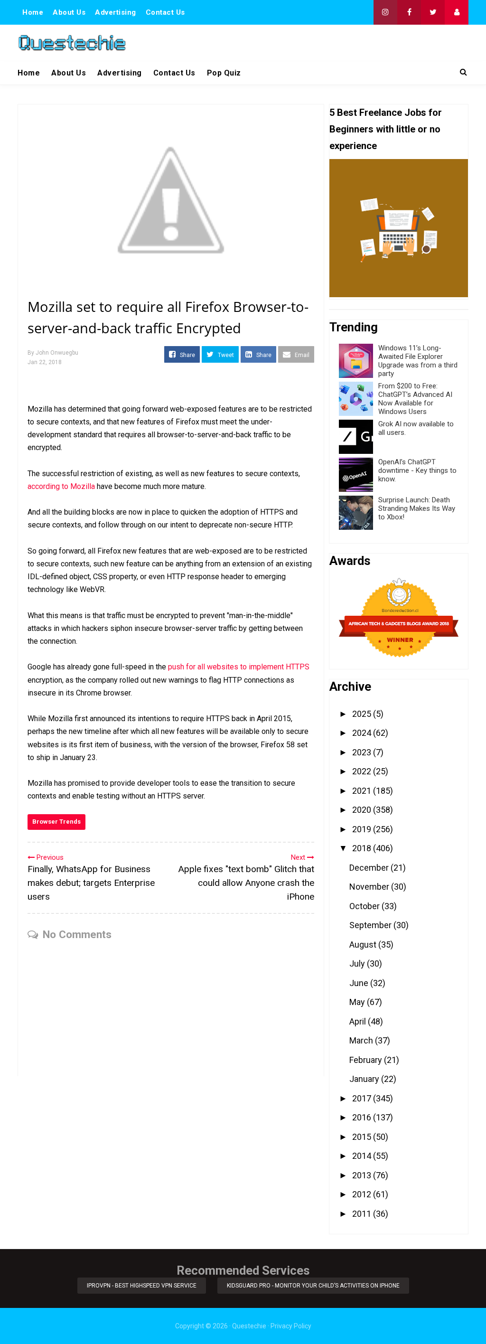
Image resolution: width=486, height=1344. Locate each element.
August (363, 944)
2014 (362, 1156)
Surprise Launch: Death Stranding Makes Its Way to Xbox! (416, 508)
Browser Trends (56, 821)
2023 (362, 752)
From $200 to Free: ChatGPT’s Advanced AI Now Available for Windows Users (415, 399)
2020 (362, 810)
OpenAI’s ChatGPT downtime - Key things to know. (417, 470)
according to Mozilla (61, 486)
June (359, 983)
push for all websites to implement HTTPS (238, 666)
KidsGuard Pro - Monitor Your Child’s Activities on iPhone (313, 1285)
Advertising (115, 12)
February (366, 1060)
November (370, 887)
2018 (362, 848)
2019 (362, 829)
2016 (362, 1117)
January (365, 1079)
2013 (362, 1175)
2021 (362, 791)
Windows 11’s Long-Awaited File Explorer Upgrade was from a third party (418, 361)
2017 (362, 1098)
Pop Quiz (224, 72)
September (371, 925)
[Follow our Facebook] (409, 12)
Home (32, 12)
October (365, 906)
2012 (362, 1194)
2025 (362, 714)
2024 (362, 733)
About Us (69, 12)
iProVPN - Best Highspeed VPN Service (141, 1285)
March (362, 1040)
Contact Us (165, 12)
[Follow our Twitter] (433, 12)
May (358, 1002)
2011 (362, 1214)
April (358, 1021)
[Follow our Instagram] (385, 12)
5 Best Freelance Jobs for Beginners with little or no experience (385, 129)
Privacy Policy (291, 1326)
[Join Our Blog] (456, 12)
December (370, 868)
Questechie (249, 1326)
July (358, 963)
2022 (362, 771)
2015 (362, 1137)
